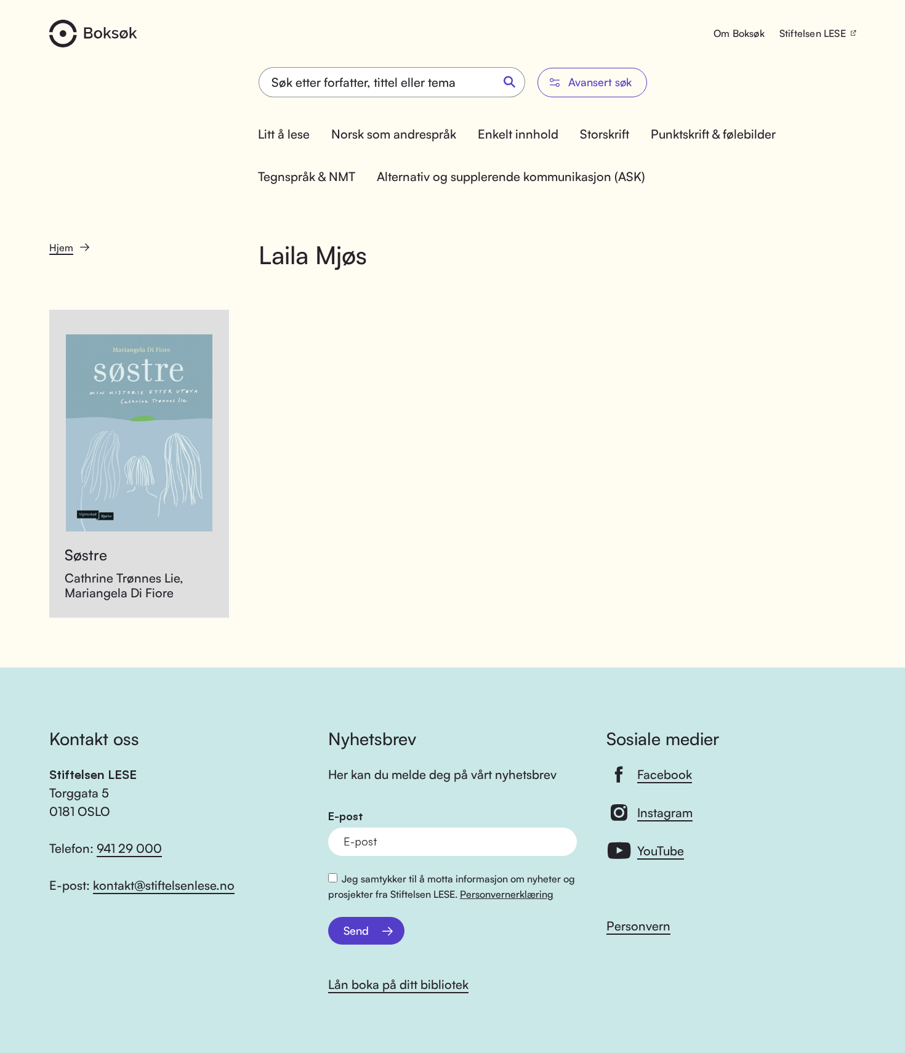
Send (356, 930)
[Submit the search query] (510, 82)
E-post (345, 816)
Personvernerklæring (506, 894)
